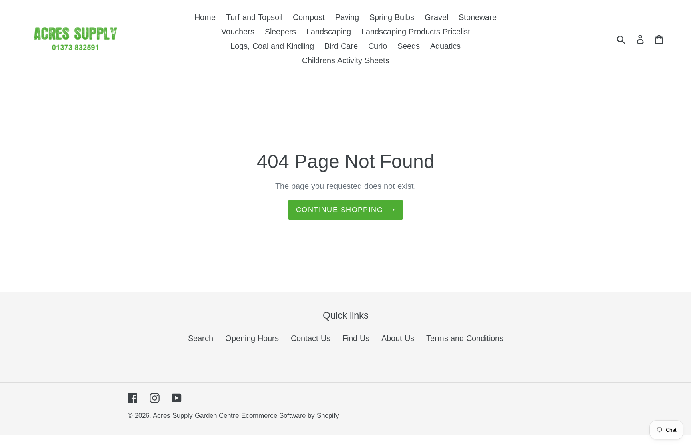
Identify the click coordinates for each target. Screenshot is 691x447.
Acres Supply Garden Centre (196, 415)
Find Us (355, 338)
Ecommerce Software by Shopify (290, 415)
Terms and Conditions (464, 338)
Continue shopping (339, 210)
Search (200, 338)
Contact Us (310, 338)
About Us (397, 338)
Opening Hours (252, 338)
